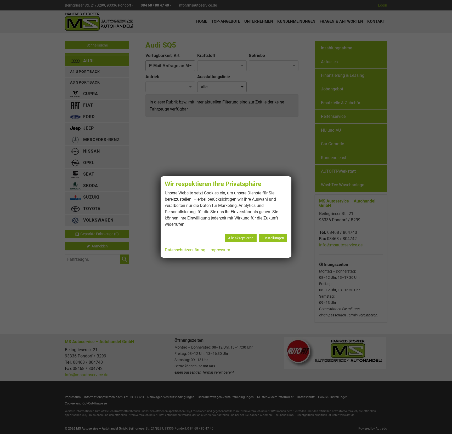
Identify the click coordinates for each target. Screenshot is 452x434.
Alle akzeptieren (240, 238)
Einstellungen (273, 238)
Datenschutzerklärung (185, 249)
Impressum (220, 249)
